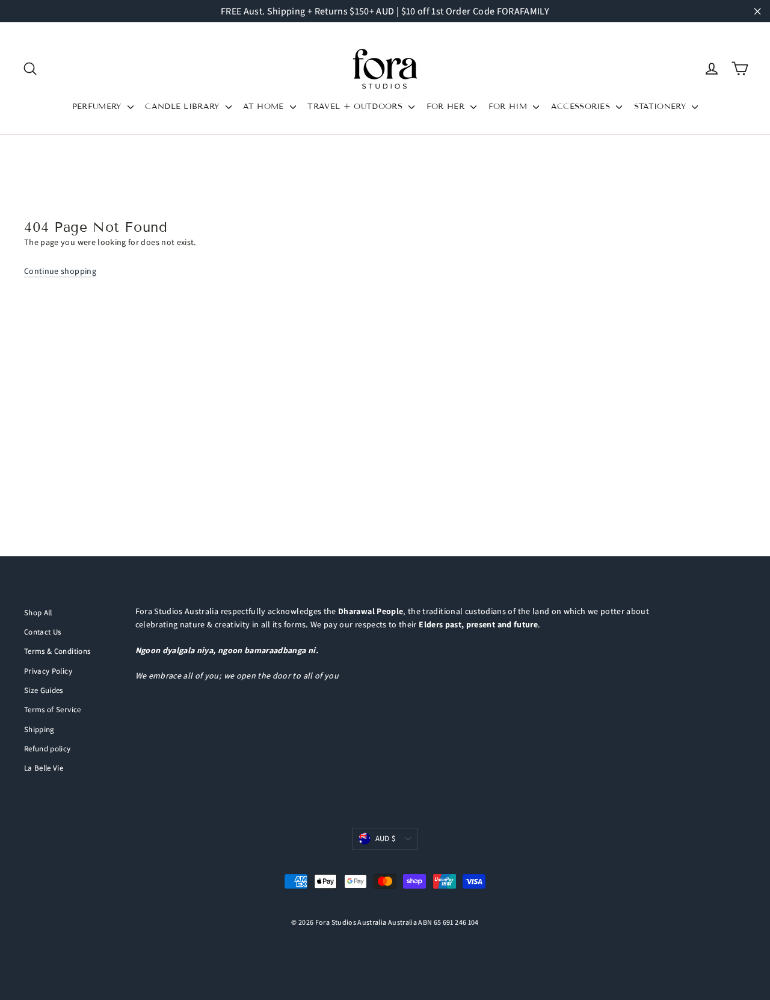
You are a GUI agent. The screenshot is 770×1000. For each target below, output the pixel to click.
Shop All (38, 612)
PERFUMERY (98, 106)
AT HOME (265, 106)
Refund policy (47, 749)
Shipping (39, 729)
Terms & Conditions (57, 651)
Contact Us (42, 632)
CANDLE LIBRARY (184, 106)
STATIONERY (661, 106)
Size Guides (43, 690)
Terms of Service (52, 709)
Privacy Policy (48, 671)
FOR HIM (509, 106)
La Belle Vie (43, 768)
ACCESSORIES (582, 106)
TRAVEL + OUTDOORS (356, 106)
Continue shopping (60, 271)
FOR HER (447, 106)
